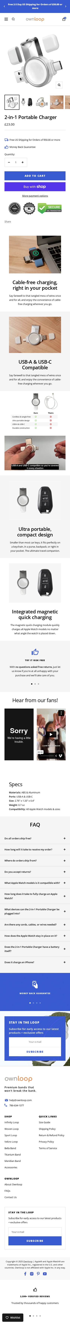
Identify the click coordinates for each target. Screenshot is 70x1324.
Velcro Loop (11, 1141)
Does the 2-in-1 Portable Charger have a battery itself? (31, 949)
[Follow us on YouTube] (45, 1273)
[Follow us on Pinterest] (38, 1273)
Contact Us (10, 1197)
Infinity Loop (11, 1122)
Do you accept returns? (17, 871)
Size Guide (44, 1122)
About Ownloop (13, 1184)
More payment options (35, 195)
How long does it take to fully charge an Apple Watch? (30, 896)
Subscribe (35, 1241)
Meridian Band (12, 1161)
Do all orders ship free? (17, 838)
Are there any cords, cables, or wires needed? (30, 924)
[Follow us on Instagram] (31, 1273)
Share (7, 221)
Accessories (10, 1167)
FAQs (7, 1190)
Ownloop (27, 1261)
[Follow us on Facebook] (25, 1273)
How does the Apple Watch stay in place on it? (30, 935)
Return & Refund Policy (51, 1135)
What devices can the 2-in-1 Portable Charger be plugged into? (31, 911)
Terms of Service (48, 1148)
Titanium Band (12, 1154)
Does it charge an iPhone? (19, 962)
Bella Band (10, 1148)
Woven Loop (11, 1129)
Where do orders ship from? (20, 860)
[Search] (13, 19)
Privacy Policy (46, 1141)
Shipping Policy (47, 1129)
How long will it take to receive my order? (28, 849)
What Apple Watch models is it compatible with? (32, 883)
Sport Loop (10, 1135)
